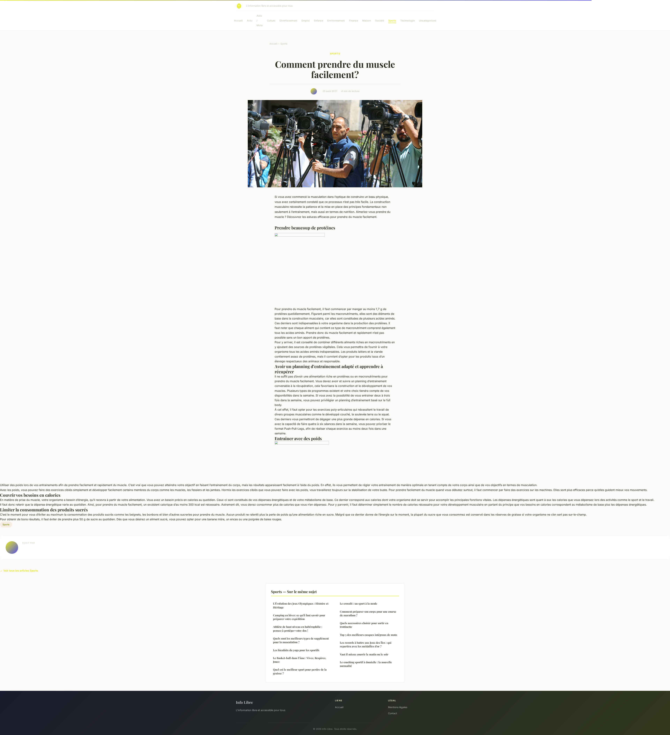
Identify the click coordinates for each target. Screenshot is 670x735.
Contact (392, 713)
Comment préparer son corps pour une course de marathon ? (368, 613)
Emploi (306, 20)
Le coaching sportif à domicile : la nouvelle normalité (366, 664)
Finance (353, 20)
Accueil (238, 20)
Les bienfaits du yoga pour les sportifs (296, 650)
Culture (271, 20)
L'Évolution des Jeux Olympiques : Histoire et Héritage (300, 605)
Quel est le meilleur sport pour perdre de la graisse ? (300, 671)
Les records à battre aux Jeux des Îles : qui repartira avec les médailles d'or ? (365, 644)
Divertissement (288, 20)
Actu (249, 20)
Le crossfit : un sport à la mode (358, 603)
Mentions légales (397, 707)
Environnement (336, 20)
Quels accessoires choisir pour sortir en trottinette (364, 625)
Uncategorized (427, 20)
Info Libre (244, 702)
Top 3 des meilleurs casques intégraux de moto (368, 635)
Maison (366, 20)
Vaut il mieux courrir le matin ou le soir (364, 654)
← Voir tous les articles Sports (19, 570)
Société (379, 20)
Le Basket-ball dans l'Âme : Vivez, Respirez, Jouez (299, 659)
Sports (392, 20)
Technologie (407, 20)
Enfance (318, 20)
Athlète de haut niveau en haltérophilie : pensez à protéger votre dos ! (297, 628)
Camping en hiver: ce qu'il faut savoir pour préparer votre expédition (299, 617)
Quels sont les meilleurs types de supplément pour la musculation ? (301, 640)
